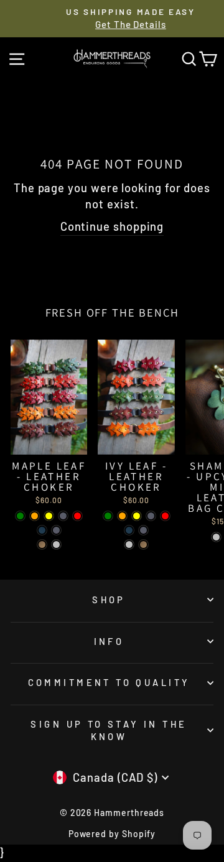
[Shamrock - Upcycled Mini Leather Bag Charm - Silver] (216, 537)
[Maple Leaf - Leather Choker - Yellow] (49, 516)
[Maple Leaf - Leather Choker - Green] (20, 516)
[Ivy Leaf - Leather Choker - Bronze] (143, 544)
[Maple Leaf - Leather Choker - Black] (42, 530)
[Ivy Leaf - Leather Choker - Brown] (151, 516)
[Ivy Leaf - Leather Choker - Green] (108, 516)
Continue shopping (112, 226)
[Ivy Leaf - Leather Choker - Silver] (129, 544)
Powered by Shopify (112, 833)
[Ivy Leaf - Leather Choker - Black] (129, 530)
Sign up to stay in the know (108, 730)
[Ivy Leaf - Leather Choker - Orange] (122, 516)
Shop (109, 599)
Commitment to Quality (109, 682)
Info (109, 641)
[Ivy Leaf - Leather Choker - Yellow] (136, 516)
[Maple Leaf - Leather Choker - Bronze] (42, 544)
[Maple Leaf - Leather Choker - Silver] (56, 544)
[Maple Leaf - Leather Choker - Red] (77, 516)
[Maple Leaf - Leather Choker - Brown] (63, 516)
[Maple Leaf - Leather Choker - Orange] (34, 516)
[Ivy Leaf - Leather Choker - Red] (165, 516)
